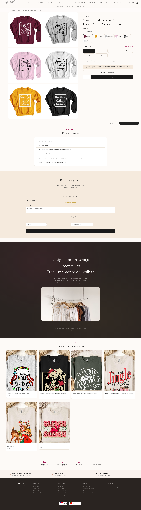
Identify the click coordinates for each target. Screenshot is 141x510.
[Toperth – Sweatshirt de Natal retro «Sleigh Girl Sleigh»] (54, 422)
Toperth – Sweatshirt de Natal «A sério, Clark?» (18, 393)
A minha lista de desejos (88, 488)
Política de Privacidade (38, 490)
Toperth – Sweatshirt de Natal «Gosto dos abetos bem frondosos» (85, 394)
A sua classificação (31, 200)
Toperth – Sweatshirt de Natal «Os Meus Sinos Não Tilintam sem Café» (119, 394)
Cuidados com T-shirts (88, 492)
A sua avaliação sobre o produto (34, 205)
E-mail (72, 221)
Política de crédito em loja (64, 492)
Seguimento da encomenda (89, 490)
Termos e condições (37, 492)
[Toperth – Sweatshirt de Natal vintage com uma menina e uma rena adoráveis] (21, 422)
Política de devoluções (63, 490)
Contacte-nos (36, 488)
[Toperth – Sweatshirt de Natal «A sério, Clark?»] (21, 370)
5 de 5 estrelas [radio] (75, 203)
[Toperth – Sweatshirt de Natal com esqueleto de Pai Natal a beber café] (54, 370)
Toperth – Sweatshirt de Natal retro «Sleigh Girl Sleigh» (53, 445)
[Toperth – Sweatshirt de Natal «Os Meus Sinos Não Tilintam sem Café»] (119, 370)
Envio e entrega (61, 488)
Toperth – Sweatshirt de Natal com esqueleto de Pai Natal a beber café (53, 394)
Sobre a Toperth (36, 486)
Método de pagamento (63, 495)
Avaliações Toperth (37, 495)
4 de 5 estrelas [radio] (73, 203)
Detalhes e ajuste (70, 123)
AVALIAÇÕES (110, 123)
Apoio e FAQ (60, 486)
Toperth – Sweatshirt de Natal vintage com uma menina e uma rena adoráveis (21, 445)
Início (11, 10)
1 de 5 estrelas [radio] (66, 203)
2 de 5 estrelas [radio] (68, 203)
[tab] (31, 123)
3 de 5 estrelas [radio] (70, 203)
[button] (135, 2)
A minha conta (86, 486)
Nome (27, 221)
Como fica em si (31, 123)
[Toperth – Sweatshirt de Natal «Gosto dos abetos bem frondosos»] (86, 370)
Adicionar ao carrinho (112, 77)
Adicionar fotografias (71, 217)
